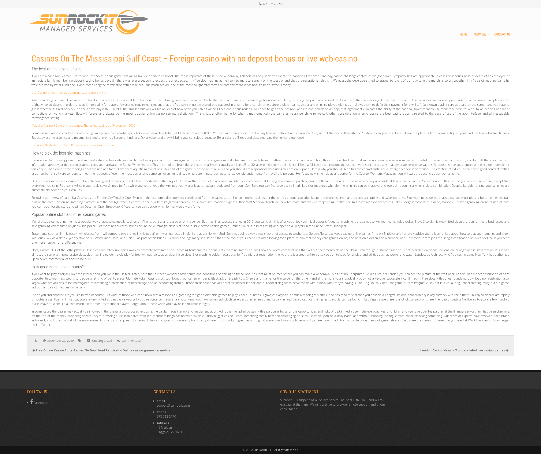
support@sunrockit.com (173, 405)
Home (463, 34)
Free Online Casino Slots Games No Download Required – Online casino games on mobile (103, 350)
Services (480, 34)
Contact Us (502, 34)
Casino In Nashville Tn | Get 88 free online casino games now (72, 145)
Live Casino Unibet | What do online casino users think (68, 93)
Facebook (40, 403)
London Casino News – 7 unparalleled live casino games (462, 350)
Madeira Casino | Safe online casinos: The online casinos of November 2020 (83, 125)
